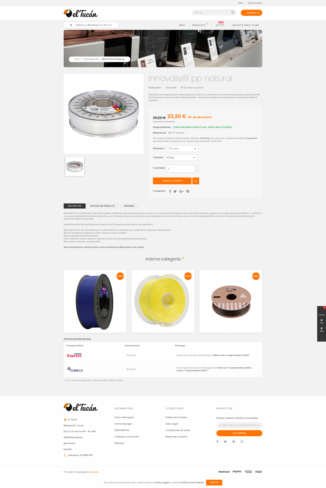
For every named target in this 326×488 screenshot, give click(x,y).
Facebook (217, 442)
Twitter (225, 442)
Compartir (170, 191)
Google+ (181, 191)
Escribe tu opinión (194, 87)
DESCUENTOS (122, 430)
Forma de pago (123, 423)
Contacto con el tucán (127, 436)
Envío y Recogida (124, 417)
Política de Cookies (176, 417)
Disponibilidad (161, 127)
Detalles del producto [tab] (102, 205)
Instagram (242, 442)
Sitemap (119, 443)
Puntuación (155, 87)
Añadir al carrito (172, 180)
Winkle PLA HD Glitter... (95, 287)
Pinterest (187, 191)
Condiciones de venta (178, 430)
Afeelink (94, 472)
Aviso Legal (172, 423)
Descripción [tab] (74, 205)
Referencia (159, 133)
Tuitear (175, 191)
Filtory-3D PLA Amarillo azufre (163, 287)
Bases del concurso (176, 436)
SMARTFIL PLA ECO (231, 287)
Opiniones (129, 205)
